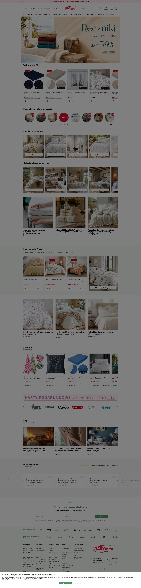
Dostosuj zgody (77, 583)
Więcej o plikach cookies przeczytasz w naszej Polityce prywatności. (18, 580)
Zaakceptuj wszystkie (65, 583)
